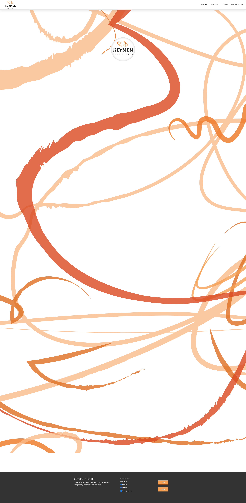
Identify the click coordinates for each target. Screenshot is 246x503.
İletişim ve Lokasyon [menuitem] (236, 4)
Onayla (163, 482)
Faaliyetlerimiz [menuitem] (215, 4)
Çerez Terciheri (125, 479)
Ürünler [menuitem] (225, 4)
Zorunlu (124, 481)
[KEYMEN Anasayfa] (10, 5)
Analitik (124, 484)
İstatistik (124, 488)
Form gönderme (127, 491)
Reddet (163, 489)
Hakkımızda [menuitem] (204, 4)
